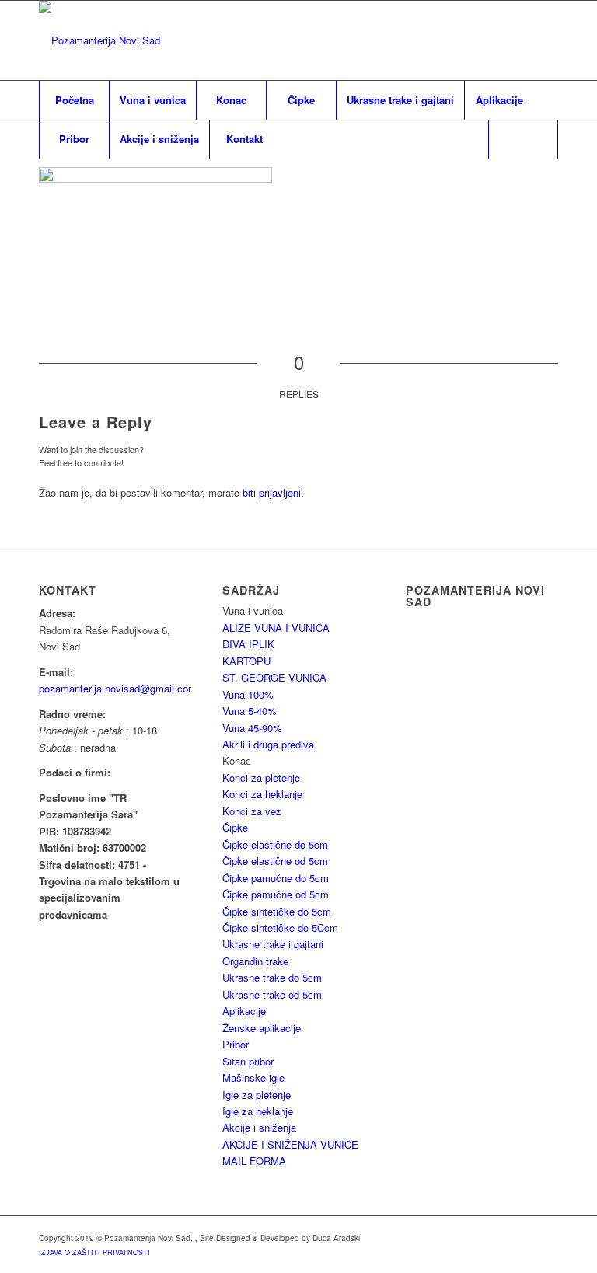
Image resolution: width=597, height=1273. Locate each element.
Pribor (235, 1044)
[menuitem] (74, 100)
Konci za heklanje (262, 793)
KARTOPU (246, 661)
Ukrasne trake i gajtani (272, 943)
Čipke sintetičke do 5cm (276, 911)
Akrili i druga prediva (268, 744)
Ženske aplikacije (261, 1027)
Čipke (235, 827)
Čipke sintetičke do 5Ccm (280, 927)
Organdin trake (255, 961)
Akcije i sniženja (259, 1127)
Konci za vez (251, 811)
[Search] (523, 139)
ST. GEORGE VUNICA (274, 677)
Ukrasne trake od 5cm (272, 994)
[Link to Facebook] (546, 40)
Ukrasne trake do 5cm (272, 977)
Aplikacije (244, 1010)
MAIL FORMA (254, 1160)
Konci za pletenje (261, 777)
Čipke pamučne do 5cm (275, 877)
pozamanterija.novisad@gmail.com (118, 688)
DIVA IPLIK (248, 643)
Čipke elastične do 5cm (275, 844)
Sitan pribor (248, 1061)
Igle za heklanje (257, 1111)
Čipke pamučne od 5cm (275, 894)
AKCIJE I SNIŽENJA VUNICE (290, 1144)
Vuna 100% (248, 694)
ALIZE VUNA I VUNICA (276, 627)
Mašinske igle (253, 1077)
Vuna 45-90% (252, 727)
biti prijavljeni (272, 492)
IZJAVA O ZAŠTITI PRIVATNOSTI (94, 1252)
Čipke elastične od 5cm (275, 860)
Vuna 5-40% (249, 710)
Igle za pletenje (256, 1094)
